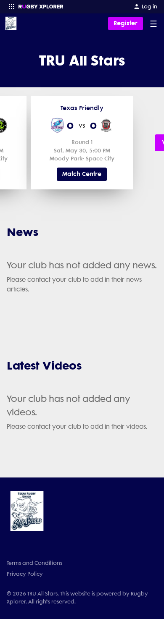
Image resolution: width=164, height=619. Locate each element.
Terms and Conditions (34, 563)
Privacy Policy (25, 574)
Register (126, 23)
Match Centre (81, 174)
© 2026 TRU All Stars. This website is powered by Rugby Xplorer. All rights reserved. (77, 597)
